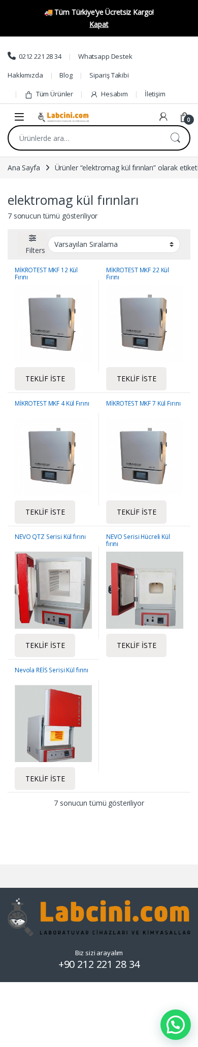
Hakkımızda (25, 75)
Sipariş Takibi (109, 75)
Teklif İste (44, 378)
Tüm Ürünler (54, 93)
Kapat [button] (98, 24)
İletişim (155, 93)
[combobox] (85, 138)
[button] (175, 1024)
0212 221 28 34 (40, 56)
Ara (175, 138)
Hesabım (114, 93)
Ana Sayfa (24, 167)
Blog (65, 75)
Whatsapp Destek (105, 56)
